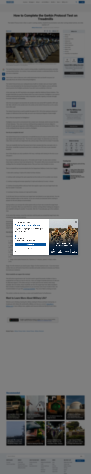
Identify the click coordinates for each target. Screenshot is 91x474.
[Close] (76, 222)
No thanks (30, 248)
